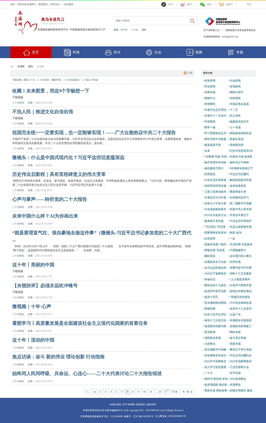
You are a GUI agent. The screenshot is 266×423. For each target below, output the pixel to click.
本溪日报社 (115, 404)
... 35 (158, 391)
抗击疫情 (209, 238)
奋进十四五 (211, 297)
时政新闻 (209, 80)
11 (151, 391)
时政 (76, 52)
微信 (209, 4)
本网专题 (209, 92)
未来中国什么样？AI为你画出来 (45, 216)
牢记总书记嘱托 (239, 174)
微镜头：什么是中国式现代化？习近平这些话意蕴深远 (68, 157)
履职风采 (209, 256)
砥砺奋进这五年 (239, 121)
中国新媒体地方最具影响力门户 (87, 29)
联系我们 (140, 404)
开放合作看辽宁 (239, 215)
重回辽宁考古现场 (241, 349)
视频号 (229, 4)
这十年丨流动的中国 (33, 339)
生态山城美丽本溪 (241, 226)
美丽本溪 (235, 343)
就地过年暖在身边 (241, 291)
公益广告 (235, 314)
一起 (232, 238)
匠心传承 (235, 115)
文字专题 (235, 373)
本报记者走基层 (239, 104)
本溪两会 (235, 384)
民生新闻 (209, 86)
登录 (249, 4)
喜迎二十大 (29, 80)
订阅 (190, 73)
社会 (157, 52)
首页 (35, 52)
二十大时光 (43, 80)
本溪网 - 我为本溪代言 (11, 66)
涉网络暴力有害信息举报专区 (240, 30)
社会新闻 (235, 80)
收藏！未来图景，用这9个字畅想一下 (50, 90)
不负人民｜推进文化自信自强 (42, 111)
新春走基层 (236, 139)
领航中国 (56, 80)
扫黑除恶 (209, 174)
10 (144, 391)
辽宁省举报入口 (211, 30)
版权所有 (151, 404)
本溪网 (20, 66)
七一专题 (235, 127)
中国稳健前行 (238, 250)
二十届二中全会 (90, 80)
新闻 (30, 66)
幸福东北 (209, 279)
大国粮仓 (209, 343)
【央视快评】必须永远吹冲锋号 (45, 285)
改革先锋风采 (238, 185)
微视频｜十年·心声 (31, 306)
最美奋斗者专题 (214, 220)
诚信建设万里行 (214, 168)
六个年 (124, 29)
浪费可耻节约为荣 (241, 267)
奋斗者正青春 (238, 337)
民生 (117, 52)
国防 (144, 29)
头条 (207, 150)
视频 (198, 52)
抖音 (170, 4)
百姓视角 (235, 98)
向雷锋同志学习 (239, 197)
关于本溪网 (129, 404)
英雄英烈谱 (236, 144)
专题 (239, 52)
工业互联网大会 (239, 367)
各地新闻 (235, 86)
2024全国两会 (238, 378)
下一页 (185, 391)
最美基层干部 (212, 144)
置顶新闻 (209, 332)
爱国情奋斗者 (238, 191)
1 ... (88, 391)
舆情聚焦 (209, 104)
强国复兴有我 (212, 337)
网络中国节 (236, 92)
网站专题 (235, 332)
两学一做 (209, 127)
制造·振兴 (236, 232)
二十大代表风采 (71, 80)
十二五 (234, 109)
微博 (189, 4)
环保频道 (209, 121)
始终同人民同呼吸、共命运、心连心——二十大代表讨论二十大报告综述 (87, 373)
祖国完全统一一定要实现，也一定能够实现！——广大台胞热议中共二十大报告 (94, 132)
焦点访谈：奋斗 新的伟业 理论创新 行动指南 (58, 356)
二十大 (134, 29)
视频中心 (209, 98)
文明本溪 (235, 261)
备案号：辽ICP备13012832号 (139, 416)
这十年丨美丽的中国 (33, 264)
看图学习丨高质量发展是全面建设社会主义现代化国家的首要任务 (80, 323)
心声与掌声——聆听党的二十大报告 (49, 199)
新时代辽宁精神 (239, 162)
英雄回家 (209, 308)
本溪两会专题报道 (241, 320)
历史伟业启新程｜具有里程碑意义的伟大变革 (59, 174)
